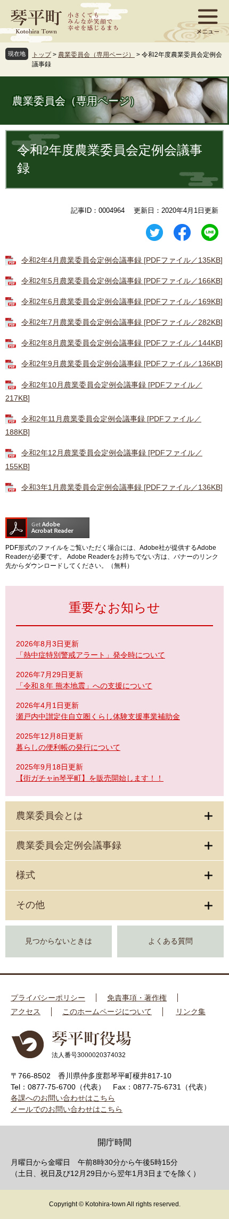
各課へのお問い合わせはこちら (63, 1098)
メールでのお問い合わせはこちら (66, 1109)
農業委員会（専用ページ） (96, 54)
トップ (41, 54)
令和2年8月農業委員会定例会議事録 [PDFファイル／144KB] (122, 343)
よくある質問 (170, 941)
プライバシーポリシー (48, 997)
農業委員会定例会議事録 (68, 845)
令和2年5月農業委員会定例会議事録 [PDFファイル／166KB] (122, 280)
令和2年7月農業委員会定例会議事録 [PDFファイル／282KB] (122, 322)
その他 (30, 905)
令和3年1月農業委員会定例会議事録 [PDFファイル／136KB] (122, 487)
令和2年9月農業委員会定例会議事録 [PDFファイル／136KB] (122, 363)
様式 (25, 875)
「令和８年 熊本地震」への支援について (84, 685)
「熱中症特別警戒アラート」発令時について (90, 655)
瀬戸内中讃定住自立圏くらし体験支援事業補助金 (98, 716)
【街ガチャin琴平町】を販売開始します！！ (89, 778)
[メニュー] (208, 21)
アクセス (25, 1011)
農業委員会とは (49, 815)
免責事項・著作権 (137, 997)
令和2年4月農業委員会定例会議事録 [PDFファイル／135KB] (122, 260)
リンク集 (191, 1011)
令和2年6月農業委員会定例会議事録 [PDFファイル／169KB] (122, 301)
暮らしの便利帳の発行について (68, 747)
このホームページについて (107, 1011)
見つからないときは (58, 941)
